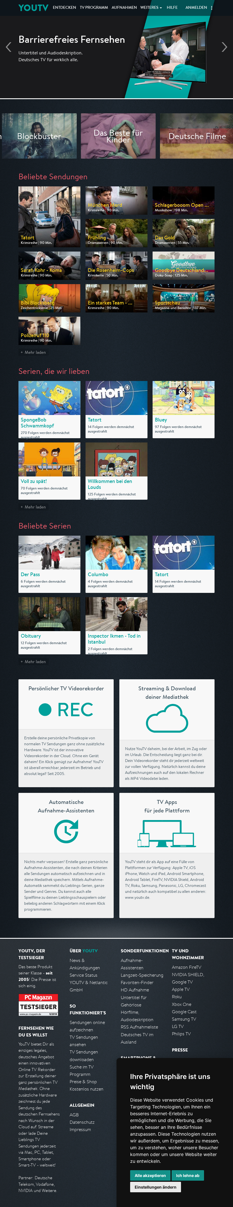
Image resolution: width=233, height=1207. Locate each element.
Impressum (80, 1130)
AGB (74, 1115)
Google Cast (184, 1012)
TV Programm (94, 8)
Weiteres (149, 8)
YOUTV (33, 7)
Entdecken (64, 8)
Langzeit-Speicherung (142, 975)
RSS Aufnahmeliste (139, 1027)
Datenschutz (82, 1122)
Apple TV (181, 989)
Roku (177, 997)
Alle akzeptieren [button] (150, 1175)
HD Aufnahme (135, 990)
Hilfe (172, 8)
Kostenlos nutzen (86, 1089)
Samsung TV (184, 1019)
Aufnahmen (124, 8)
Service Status (83, 975)
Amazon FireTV (186, 967)
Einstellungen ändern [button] (155, 1187)
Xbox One (181, 1004)
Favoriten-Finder (137, 982)
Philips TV (181, 1034)
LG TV (178, 1026)
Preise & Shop (83, 1082)
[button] (212, 8)
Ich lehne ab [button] (187, 1175)
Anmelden (196, 8)
